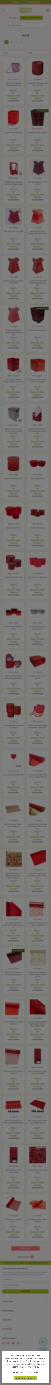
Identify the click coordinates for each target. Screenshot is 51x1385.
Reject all (18, 1372)
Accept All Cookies (25, 1378)
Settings (33, 1372)
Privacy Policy (33, 1367)
